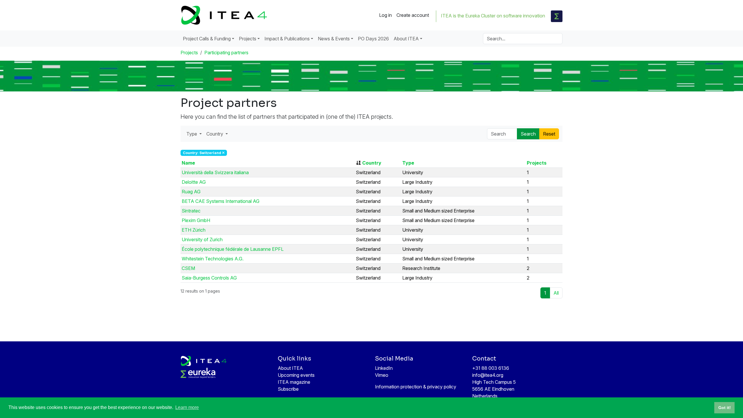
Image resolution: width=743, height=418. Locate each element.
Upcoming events (296, 375)
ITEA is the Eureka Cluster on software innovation (493, 16)
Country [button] (215, 134)
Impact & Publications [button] (287, 39)
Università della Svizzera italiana (215, 172)
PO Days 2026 (373, 39)
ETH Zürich (193, 230)
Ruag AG (191, 191)
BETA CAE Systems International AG (220, 201)
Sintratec (191, 211)
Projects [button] (247, 39)
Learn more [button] (187, 407)
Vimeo (381, 375)
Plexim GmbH (196, 220)
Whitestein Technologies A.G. (213, 259)
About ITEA (290, 368)
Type (408, 163)
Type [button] (192, 134)
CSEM (188, 268)
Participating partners (226, 52)
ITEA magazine (294, 382)
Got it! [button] (724, 407)
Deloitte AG (194, 182)
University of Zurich (202, 239)
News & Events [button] (334, 39)
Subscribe (288, 389)
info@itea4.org (487, 375)
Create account (412, 15)
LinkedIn (384, 368)
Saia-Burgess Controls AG (209, 278)
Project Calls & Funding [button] (207, 39)
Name (188, 163)
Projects (189, 52)
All (556, 293)
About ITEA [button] (406, 39)
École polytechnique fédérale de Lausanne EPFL (233, 249)
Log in (385, 15)
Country (371, 163)
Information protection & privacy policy (415, 387)
